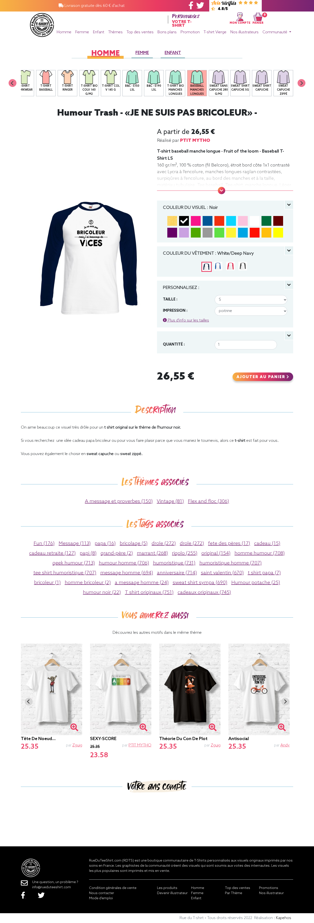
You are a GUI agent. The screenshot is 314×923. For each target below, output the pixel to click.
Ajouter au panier (261, 377)
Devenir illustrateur (172, 893)
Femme (82, 32)
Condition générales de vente (112, 888)
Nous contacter (101, 893)
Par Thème (233, 893)
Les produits (167, 888)
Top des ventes (140, 32)
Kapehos (283, 918)
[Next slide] (301, 83)
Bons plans (167, 32)
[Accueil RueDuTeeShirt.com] (42, 23)
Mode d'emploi (101, 898)
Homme (64, 32)
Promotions (268, 888)
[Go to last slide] (29, 702)
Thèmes (115, 32)
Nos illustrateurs (244, 32)
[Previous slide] (12, 83)
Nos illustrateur (271, 893)
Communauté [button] (275, 32)
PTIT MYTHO (195, 140)
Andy (285, 745)
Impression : (175, 311)
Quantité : (174, 344)
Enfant (98, 32)
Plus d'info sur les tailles (188, 320)
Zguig (77, 745)
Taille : (170, 299)
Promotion (190, 32)
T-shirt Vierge (215, 32)
